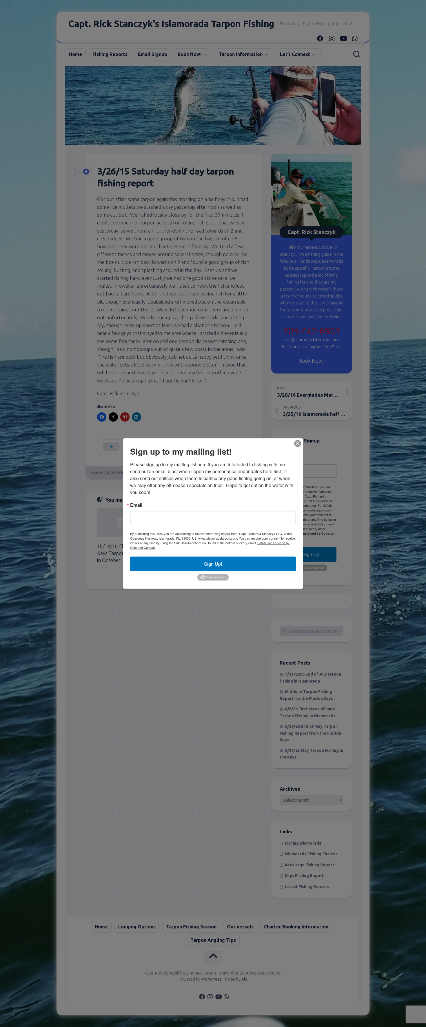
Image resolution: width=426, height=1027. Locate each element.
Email (136, 505)
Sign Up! (213, 563)
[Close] (297, 443)
